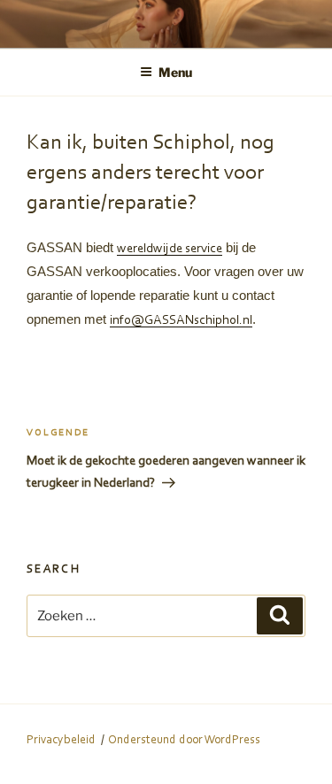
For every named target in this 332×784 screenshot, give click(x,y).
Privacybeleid (61, 740)
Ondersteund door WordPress (184, 740)
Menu (175, 72)
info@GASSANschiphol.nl (181, 320)
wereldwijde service (169, 249)
